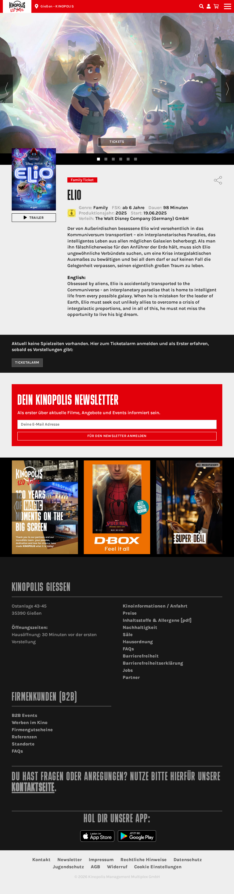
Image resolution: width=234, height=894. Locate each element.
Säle (128, 634)
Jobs (128, 670)
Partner (131, 677)
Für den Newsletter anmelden (117, 436)
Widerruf (117, 866)
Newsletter (69, 859)
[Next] (227, 89)
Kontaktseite (33, 788)
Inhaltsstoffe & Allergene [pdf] (157, 620)
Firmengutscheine (32, 729)
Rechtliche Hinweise (143, 859)
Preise (130, 613)
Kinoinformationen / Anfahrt (155, 606)
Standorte (23, 744)
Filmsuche (202, 6)
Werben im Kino (29, 722)
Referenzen (24, 736)
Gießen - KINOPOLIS (57, 6)
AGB (95, 866)
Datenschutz (188, 859)
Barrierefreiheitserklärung (153, 663)
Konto (209, 6)
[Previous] (6, 89)
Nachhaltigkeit (140, 627)
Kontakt (41, 859)
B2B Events (24, 715)
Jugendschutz (68, 866)
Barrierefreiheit (141, 656)
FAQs (128, 649)
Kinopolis (17, 6)
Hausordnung (138, 641)
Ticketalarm (27, 362)
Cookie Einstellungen (157, 866)
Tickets (117, 142)
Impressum (101, 859)
